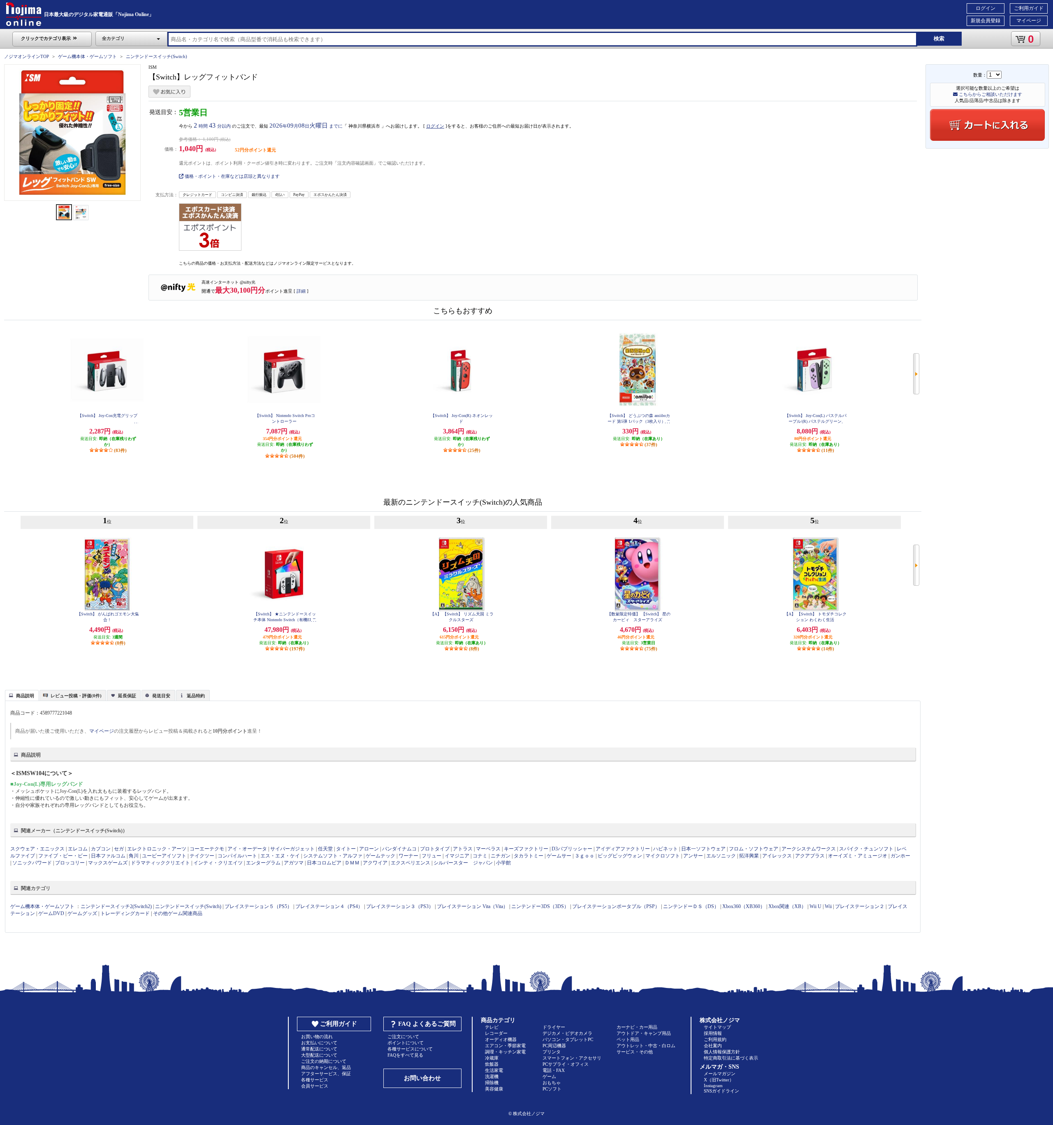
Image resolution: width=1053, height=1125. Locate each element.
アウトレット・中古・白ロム (646, 1045)
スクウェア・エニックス (37, 849)
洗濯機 (492, 1076)
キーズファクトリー (526, 849)
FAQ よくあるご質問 (427, 1023)
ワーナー (408, 856)
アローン (369, 849)
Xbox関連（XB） (787, 906)
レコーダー (496, 1033)
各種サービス (314, 1079)
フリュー (431, 856)
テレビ (492, 1027)
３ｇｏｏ (584, 856)
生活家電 (494, 1070)
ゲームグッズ (82, 913)
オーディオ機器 (501, 1039)
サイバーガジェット (292, 849)
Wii (828, 906)
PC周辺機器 (554, 1045)
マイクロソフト (662, 856)
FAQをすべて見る (405, 1055)
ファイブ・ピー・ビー (63, 856)
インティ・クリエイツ (218, 863)
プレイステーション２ (859, 906)
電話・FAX (554, 1070)
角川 (134, 856)
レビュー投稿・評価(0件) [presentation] (76, 695)
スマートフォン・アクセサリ (572, 1057)
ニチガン (500, 856)
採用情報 (713, 1033)
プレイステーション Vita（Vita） (472, 906)
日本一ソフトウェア (703, 849)
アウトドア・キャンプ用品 (644, 1033)
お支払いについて (319, 1042)
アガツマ (294, 863)
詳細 (301, 291)
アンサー (693, 856)
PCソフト (552, 1088)
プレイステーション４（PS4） (329, 906)
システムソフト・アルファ (332, 856)
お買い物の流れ (317, 1036)
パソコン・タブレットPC (568, 1039)
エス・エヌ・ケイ (280, 856)
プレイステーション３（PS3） (400, 906)
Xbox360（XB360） (743, 906)
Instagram (713, 1085)
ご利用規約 (715, 1039)
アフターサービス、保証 (326, 1073)
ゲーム (549, 1076)
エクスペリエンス (410, 863)
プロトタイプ (435, 849)
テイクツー (202, 856)
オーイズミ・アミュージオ (857, 856)
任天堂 (325, 849)
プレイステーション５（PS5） (258, 906)
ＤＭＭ (352, 863)
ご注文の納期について (323, 1061)
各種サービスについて (410, 1048)
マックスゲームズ (108, 863)
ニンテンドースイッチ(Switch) (156, 56)
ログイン (985, 8)
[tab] (22, 695)
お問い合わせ (422, 1078)
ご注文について (403, 1036)
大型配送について (319, 1055)
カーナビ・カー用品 (637, 1027)
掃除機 (492, 1082)
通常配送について (319, 1048)
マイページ (1028, 20)
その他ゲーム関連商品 (177, 913)
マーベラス (488, 849)
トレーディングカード (125, 913)
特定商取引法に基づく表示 (731, 1057)
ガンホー (900, 856)
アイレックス (777, 856)
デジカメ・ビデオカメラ (567, 1033)
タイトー (346, 849)
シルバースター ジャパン (463, 863)
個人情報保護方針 (722, 1051)
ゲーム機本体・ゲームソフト (87, 56)
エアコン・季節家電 (505, 1045)
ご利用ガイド (1029, 8)
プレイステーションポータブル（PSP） (616, 906)
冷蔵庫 (492, 1057)
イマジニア (457, 856)
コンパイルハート (237, 856)
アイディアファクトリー (623, 849)
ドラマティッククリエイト (160, 863)
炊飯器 (492, 1064)
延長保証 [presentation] (127, 695)
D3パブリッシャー (572, 849)
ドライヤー (554, 1027)
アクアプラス (810, 856)
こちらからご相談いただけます (990, 94)
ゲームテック (380, 856)
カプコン (101, 849)
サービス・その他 (635, 1051)
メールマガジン (719, 1073)
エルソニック (721, 856)
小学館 (503, 863)
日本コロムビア (324, 863)
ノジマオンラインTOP (26, 56)
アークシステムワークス (809, 849)
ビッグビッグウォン (620, 856)
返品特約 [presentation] (196, 695)
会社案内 (713, 1045)
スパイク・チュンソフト (866, 849)
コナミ (480, 856)
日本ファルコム (108, 856)
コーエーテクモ (207, 849)
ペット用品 (628, 1039)
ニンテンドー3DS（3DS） (540, 906)
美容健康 (494, 1088)
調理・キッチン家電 (505, 1051)
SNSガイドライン (721, 1090)
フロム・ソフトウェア (753, 849)
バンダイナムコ (399, 849)
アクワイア (375, 863)
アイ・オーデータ (247, 849)
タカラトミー (528, 856)
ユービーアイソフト (164, 856)
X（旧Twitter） (719, 1079)
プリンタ (552, 1051)
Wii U (815, 906)
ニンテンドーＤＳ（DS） (691, 906)
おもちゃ (552, 1082)
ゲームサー (559, 856)
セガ (119, 849)
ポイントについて (405, 1042)
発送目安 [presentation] (161, 695)
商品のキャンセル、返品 (326, 1067)
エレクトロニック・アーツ (156, 849)
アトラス (463, 849)
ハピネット (665, 849)
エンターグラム (263, 863)
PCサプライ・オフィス (566, 1064)
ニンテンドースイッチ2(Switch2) (116, 906)
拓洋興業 (749, 856)
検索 (939, 38)
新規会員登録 (985, 20)
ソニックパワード (32, 863)
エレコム (78, 849)
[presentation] (20, 695)
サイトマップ (717, 1027)
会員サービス (314, 1085)
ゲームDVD (51, 913)
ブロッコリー (70, 863)
